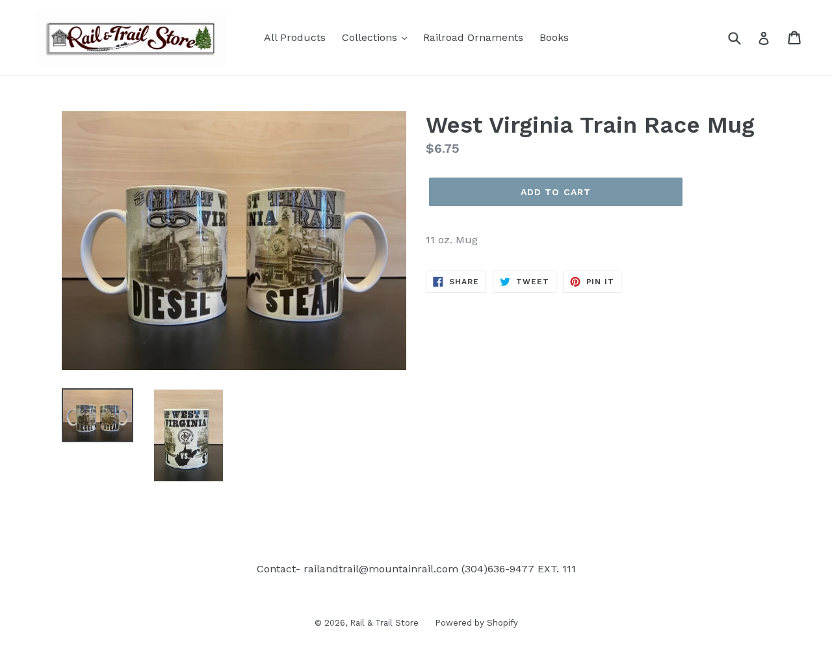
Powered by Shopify (476, 623)
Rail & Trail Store (384, 623)
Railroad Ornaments (473, 37)
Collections (371, 37)
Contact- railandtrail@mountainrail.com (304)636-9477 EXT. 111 (416, 569)
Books (554, 37)
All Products (295, 37)
